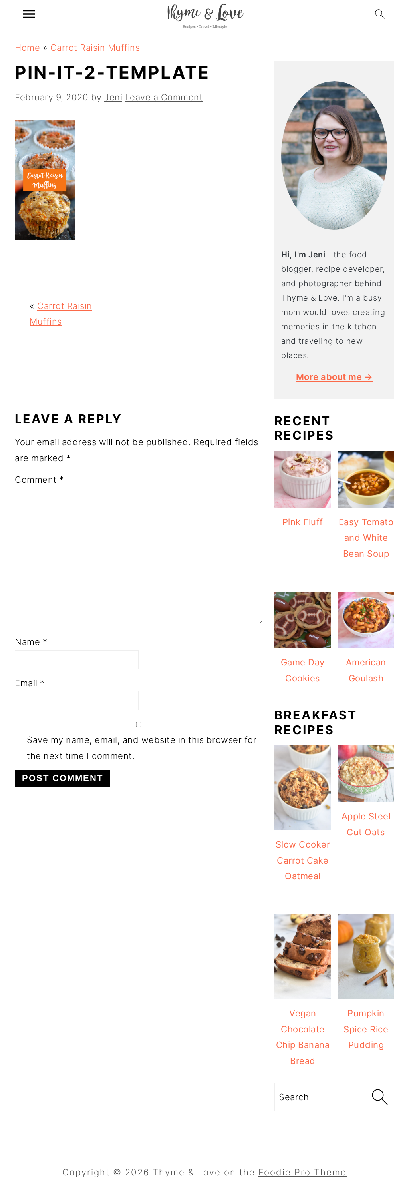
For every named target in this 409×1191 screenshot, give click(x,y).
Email (30, 683)
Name (31, 642)
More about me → (334, 377)
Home (27, 47)
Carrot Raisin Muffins (95, 47)
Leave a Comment (164, 97)
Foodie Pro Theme (302, 1172)
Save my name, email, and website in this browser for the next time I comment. (141, 748)
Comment (39, 479)
